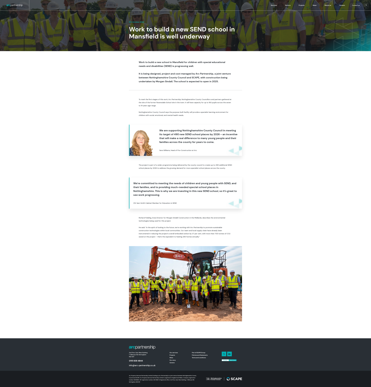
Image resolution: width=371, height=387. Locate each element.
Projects (172, 355)
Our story (173, 360)
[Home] (14, 5)
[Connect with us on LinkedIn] (224, 354)
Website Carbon (232, 360)
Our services (174, 352)
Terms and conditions (199, 357)
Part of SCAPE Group (198, 352)
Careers (172, 363)
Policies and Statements (200, 355)
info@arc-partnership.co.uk (142, 365)
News (171, 357)
